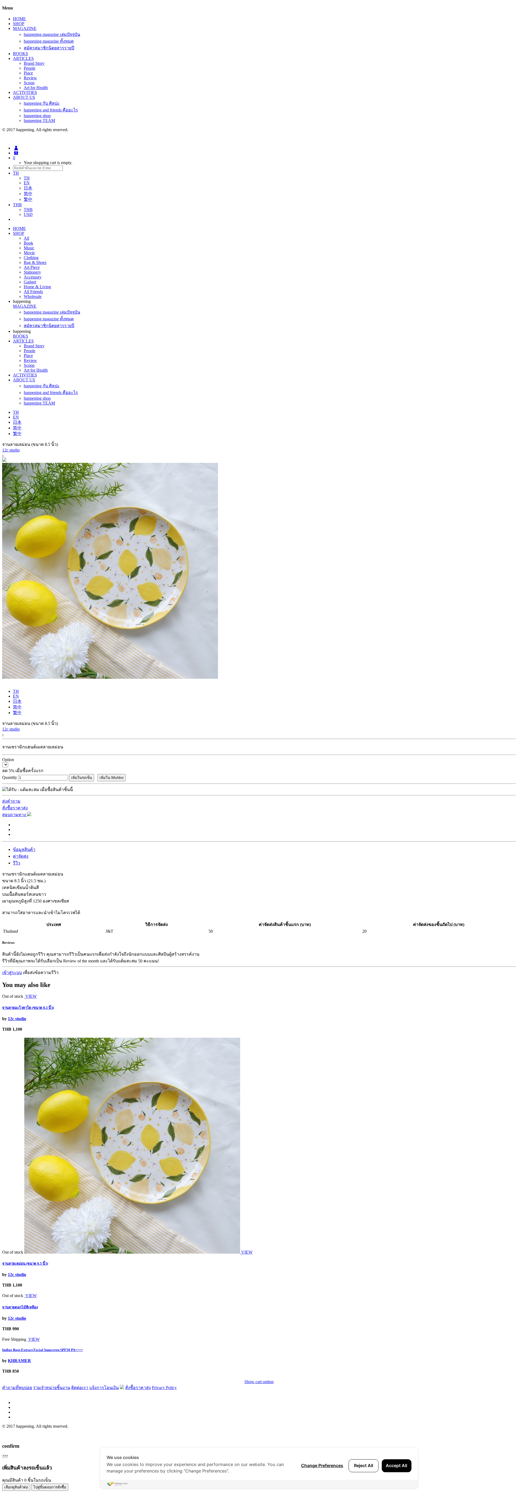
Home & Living (37, 286)
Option (8, 759)
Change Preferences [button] (322, 1465)
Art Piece (32, 267)
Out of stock (12, 996)
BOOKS (20, 53)
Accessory (33, 277)
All (26, 238)
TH (27, 178)
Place (28, 73)
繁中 (28, 199)
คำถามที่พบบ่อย (17, 1387)
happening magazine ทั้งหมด (49, 41)
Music (29, 248)
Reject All (363, 1465)
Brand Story (34, 63)
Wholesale (33, 296)
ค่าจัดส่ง (20, 856)
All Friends (33, 291)
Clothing (31, 257)
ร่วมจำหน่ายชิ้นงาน (51, 1387)
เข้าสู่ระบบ (12, 972)
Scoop (29, 82)
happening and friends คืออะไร (51, 110)
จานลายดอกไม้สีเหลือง (20, 1307)
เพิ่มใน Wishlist (112, 778)
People (29, 68)
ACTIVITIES (25, 92)
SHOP (18, 23)
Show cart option (259, 1381)
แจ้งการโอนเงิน (104, 1387)
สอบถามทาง (14, 814)
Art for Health (36, 87)
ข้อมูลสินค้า (24, 849)
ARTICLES (23, 58)
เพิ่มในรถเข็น (81, 778)
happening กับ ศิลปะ (42, 103)
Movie (29, 252)
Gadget (30, 282)
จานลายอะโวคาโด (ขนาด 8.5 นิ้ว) (28, 1008)
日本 (28, 188)
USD (28, 214)
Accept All (396, 1465)
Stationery (32, 272)
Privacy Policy (164, 1387)
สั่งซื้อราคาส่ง (15, 808)
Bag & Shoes (35, 262)
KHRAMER (19, 1360)
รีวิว (16, 863)
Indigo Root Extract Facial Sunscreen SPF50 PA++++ (42, 1350)
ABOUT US (24, 97)
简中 (28, 193)
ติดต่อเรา (79, 1387)
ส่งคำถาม (11, 801)
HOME (19, 18)
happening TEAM (39, 120)
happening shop (37, 115)
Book (28, 243)
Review (30, 78)
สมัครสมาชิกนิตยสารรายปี (49, 48)
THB (28, 209)
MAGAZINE (24, 28)
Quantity (9, 777)
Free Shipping (14, 1339)
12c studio (11, 450)
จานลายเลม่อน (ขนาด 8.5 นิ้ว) (25, 1263)
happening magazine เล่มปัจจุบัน (52, 34)
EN (27, 183)
